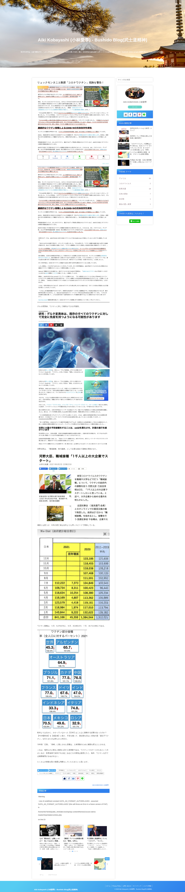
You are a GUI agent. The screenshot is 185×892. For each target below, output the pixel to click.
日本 (87, 773)
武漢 (92, 773)
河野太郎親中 (100, 773)
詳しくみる (134, 106)
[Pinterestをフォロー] (78, 778)
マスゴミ (99, 770)
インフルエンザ (71, 770)
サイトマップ (137, 886)
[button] (104, 157)
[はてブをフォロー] (73, 778)
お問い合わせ (127, 886)
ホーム (108, 886)
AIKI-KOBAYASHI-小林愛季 (135, 102)
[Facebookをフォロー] (69, 778)
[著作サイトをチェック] (64, 778)
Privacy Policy (116, 886)
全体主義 (80, 773)
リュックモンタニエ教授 (45, 773)
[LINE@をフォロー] (82, 778)
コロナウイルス (43, 770)
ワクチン (57, 773)
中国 (74, 773)
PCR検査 (61, 770)
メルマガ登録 (147, 886)
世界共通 (53, 770)
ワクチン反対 (66, 773)
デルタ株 (91, 770)
